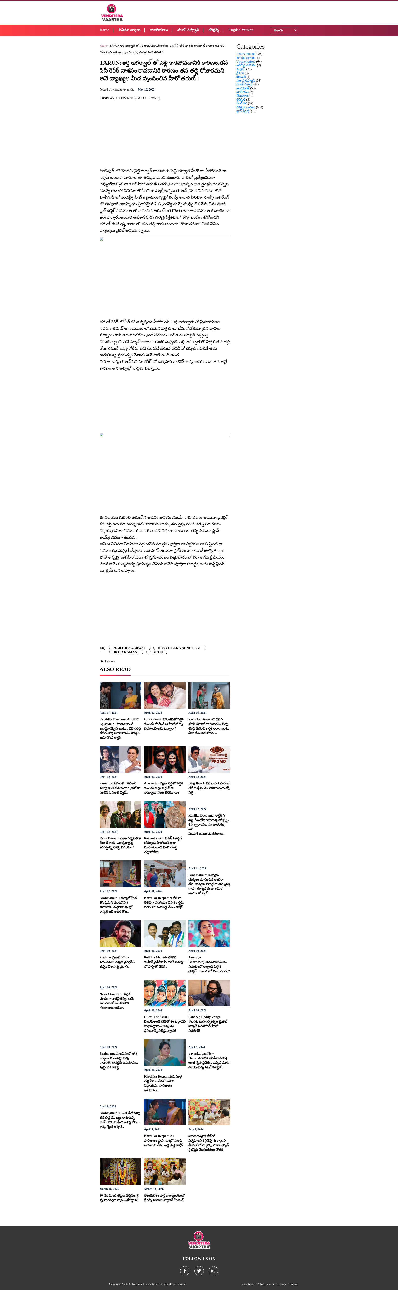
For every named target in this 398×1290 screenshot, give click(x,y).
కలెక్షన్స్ (214, 30)
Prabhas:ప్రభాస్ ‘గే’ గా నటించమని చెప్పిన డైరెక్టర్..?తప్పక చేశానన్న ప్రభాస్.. (117, 962)
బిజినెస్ (241, 77)
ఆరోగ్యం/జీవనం (246, 65)
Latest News (247, 1284)
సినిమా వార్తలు (129, 30)
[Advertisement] (226, 12)
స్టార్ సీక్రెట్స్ (243, 111)
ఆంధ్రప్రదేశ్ (242, 88)
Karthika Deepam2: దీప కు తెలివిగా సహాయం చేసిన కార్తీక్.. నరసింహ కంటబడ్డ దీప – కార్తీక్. (164, 902)
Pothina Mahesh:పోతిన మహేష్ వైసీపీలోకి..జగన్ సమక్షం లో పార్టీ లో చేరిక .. (164, 962)
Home (104, 30)
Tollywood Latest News (145, 1283)
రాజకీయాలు (159, 30)
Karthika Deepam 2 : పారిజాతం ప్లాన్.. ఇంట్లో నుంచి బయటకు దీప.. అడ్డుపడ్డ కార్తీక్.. (164, 1140)
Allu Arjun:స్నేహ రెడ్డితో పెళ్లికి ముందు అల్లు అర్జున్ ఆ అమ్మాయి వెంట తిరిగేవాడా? (163, 788)
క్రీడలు (240, 73)
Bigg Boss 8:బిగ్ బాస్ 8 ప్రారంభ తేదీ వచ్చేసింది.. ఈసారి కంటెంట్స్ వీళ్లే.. (209, 788)
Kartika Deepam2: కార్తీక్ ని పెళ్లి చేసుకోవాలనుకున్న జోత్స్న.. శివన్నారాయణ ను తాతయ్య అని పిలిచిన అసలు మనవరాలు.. (208, 824)
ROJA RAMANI (126, 652)
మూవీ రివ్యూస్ (188, 30)
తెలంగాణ (242, 95)
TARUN (157, 652)
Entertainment (245, 54)
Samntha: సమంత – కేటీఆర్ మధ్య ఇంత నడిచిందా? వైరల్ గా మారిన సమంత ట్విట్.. (120, 788)
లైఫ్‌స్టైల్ (240, 99)
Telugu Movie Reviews (173, 1283)
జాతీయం (242, 92)
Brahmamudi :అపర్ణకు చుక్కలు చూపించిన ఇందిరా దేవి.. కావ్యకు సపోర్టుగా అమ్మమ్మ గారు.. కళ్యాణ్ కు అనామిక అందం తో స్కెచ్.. (209, 884)
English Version (241, 30)
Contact (294, 1284)
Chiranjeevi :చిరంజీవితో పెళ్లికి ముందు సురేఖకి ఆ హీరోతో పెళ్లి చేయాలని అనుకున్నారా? (164, 724)
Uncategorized (245, 61)
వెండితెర (241, 103)
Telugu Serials (245, 57)
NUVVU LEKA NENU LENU (180, 648)
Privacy (282, 1284)
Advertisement (266, 1284)
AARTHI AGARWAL (130, 648)
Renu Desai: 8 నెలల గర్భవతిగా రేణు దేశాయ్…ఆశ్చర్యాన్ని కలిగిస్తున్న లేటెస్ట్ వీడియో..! (120, 842)
